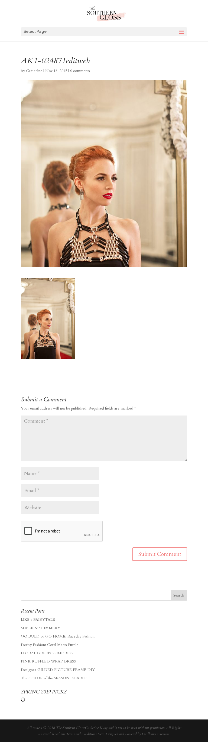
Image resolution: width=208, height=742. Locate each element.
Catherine (34, 70)
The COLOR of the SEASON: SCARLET (55, 678)
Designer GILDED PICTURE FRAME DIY (58, 669)
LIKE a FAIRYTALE (38, 619)
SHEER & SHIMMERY (40, 627)
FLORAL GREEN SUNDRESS (47, 653)
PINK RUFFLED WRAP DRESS (48, 661)
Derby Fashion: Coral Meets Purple (49, 644)
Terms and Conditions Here (85, 734)
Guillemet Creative (155, 734)
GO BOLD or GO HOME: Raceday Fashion (58, 636)
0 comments (80, 70)
